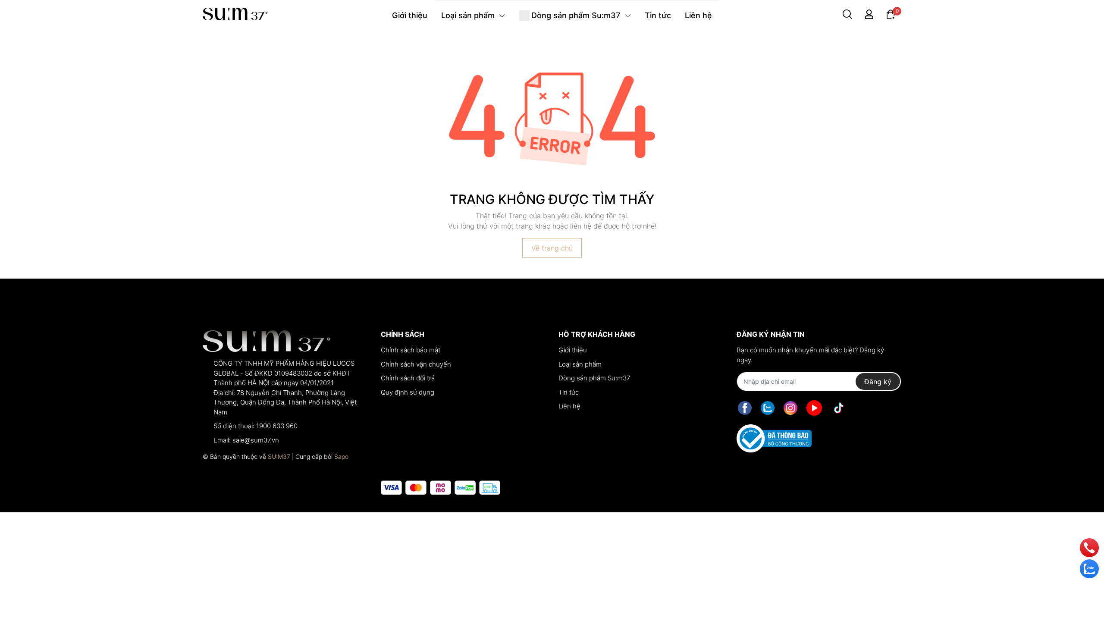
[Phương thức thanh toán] (440, 487)
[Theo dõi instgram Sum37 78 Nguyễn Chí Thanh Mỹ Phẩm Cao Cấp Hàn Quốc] (790, 407)
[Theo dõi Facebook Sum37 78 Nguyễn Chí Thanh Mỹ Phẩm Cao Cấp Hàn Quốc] (745, 407)
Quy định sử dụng (407, 392)
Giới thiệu (572, 350)
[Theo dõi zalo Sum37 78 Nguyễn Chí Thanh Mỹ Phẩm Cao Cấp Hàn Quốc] (767, 407)
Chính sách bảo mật (410, 350)
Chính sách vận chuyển (416, 364)
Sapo (341, 456)
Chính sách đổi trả (408, 378)
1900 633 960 (277, 426)
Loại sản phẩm (580, 364)
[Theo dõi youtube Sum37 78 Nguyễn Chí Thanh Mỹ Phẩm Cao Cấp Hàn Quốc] (814, 407)
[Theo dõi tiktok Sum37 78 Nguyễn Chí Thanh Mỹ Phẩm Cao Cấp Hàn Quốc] (839, 407)
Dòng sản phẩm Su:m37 (594, 378)
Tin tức (568, 392)
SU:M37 (279, 456)
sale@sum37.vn (255, 440)
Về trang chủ (552, 248)
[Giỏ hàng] (890, 13)
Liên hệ (569, 406)
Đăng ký (877, 381)
